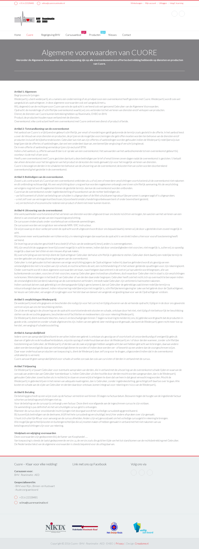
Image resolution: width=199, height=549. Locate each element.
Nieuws (112, 34)
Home (17, 34)
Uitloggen (163, 3)
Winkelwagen (136, 3)
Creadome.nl (142, 543)
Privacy (120, 543)
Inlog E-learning (176, 3)
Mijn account (150, 3)
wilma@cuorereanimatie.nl (53, 3)
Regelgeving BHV (50, 34)
